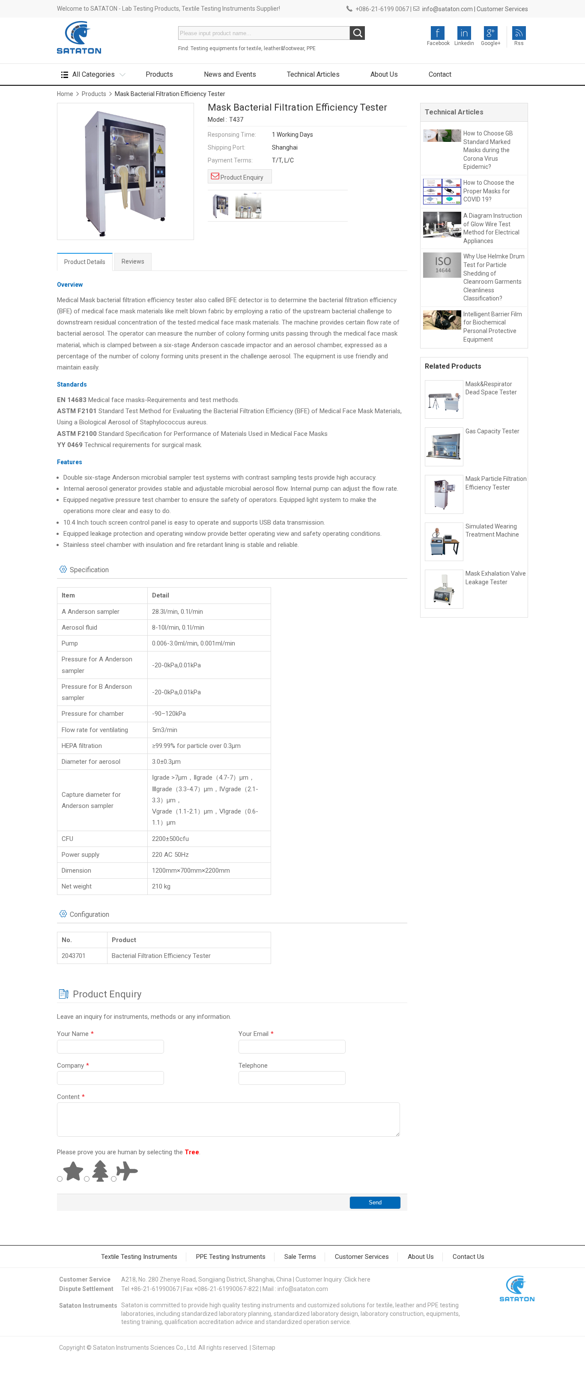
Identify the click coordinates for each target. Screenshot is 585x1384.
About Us (384, 74)
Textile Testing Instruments (139, 1257)
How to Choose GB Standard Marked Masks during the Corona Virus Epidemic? (488, 150)
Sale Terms (300, 1257)
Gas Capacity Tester (492, 431)
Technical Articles (313, 74)
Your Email (256, 1034)
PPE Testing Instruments (231, 1257)
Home (65, 93)
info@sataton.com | (448, 9)
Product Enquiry (242, 177)
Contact (440, 74)
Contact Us (468, 1257)
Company (73, 1065)
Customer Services (502, 9)
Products (159, 74)
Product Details (84, 261)
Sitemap (263, 1347)
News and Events (230, 74)
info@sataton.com (303, 1288)
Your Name (75, 1034)
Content (71, 1097)
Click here (357, 1279)
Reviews (133, 261)
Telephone (253, 1065)
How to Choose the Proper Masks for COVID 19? (488, 191)
